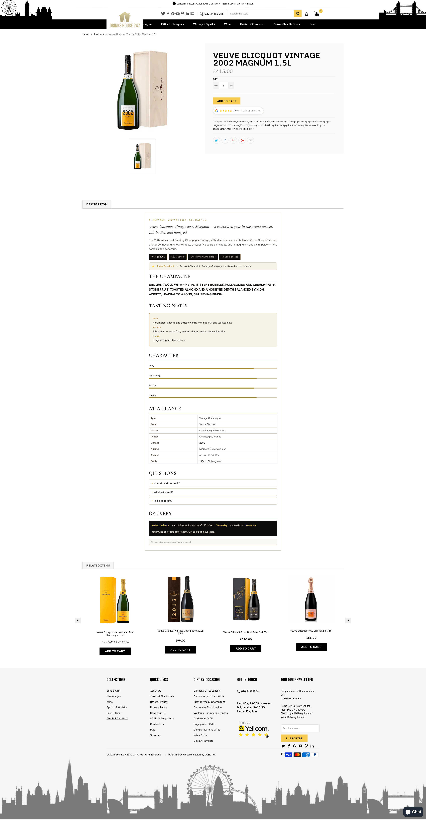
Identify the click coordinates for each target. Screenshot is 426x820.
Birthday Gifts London (207, 691)
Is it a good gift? (163, 500)
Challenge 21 (158, 713)
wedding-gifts (246, 129)
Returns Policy (159, 702)
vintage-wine (231, 129)
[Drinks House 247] (124, 19)
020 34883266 (214, 14)
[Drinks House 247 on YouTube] (178, 14)
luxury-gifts (285, 125)
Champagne (294, 121)
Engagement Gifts (204, 724)
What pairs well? (163, 492)
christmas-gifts (236, 125)
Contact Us (157, 724)
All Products (230, 121)
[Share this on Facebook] (224, 140)
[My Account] (308, 11)
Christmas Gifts (203, 718)
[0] (317, 13)
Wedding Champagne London (211, 713)
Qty (215, 79)
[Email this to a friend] (250, 140)
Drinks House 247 (127, 754)
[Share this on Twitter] (216, 140)
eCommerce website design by (186, 754)
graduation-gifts (269, 125)
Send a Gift (113, 691)
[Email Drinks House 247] (192, 14)
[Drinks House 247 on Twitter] (163, 13)
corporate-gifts (252, 125)
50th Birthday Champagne (209, 702)
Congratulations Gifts (207, 730)
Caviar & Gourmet (252, 24)
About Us (155, 691)
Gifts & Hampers (172, 24)
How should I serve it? (167, 483)
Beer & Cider (113, 713)
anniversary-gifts (246, 121)
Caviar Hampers (203, 741)
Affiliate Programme (162, 718)
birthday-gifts (263, 121)
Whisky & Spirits (204, 24)
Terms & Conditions (162, 696)
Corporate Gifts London (208, 707)
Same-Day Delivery (287, 24)
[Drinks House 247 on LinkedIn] (187, 14)
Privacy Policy (158, 707)
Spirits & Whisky (116, 707)
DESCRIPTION (96, 204)
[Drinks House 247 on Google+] (173, 14)
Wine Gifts (200, 735)
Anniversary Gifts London (209, 696)
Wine (227, 24)
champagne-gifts (309, 121)
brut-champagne (279, 121)
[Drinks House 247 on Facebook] (168, 14)
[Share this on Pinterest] (233, 140)
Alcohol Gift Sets (117, 718)
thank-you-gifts (300, 125)
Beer (312, 24)
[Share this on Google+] (241, 140)
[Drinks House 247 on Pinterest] (182, 14)
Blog (152, 730)
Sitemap (155, 735)
